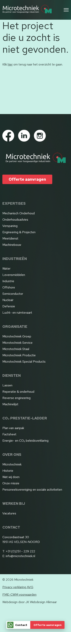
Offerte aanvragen (48, 625)
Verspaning (10, 226)
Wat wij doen (11, 477)
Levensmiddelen (13, 275)
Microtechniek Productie (19, 355)
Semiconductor (12, 294)
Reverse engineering (16, 398)
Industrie (8, 281)
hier (10, 64)
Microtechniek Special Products (24, 361)
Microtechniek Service (17, 343)
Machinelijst (10, 404)
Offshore (8, 287)
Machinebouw (11, 245)
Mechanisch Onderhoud (18, 213)
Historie (7, 471)
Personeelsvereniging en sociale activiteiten (32, 489)
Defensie (8, 306)
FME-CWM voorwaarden (19, 594)
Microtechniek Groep (16, 336)
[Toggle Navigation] (66, 9)
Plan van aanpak (13, 428)
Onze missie (10, 483)
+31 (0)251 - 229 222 (20, 551)
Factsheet (9, 434)
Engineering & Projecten (19, 232)
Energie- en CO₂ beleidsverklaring (25, 441)
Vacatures (9, 513)
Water (6, 268)
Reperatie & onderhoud (18, 392)
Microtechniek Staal (15, 349)
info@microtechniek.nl (20, 556)
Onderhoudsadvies (15, 219)
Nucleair (7, 300)
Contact (21, 625)
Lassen (7, 385)
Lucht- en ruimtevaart (17, 312)
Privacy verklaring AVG (17, 587)
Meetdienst (10, 238)
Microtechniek (11, 464)
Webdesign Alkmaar (43, 602)
